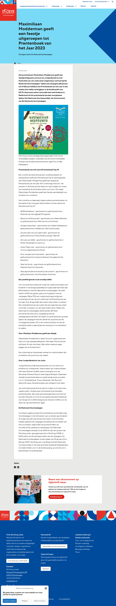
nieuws (19, 63)
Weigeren (25, 601)
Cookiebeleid (64, 599)
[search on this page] (112, 1)
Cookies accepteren (10, 601)
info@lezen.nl (11, 581)
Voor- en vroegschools (84, 540)
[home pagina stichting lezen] (15, 63)
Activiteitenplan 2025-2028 (17, 561)
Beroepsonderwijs (82, 549)
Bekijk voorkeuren (39, 601)
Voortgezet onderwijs (84, 546)
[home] (8, 10)
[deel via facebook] (15, 467)
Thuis (77, 552)
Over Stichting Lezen (101, 1)
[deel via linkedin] (18, 467)
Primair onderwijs (82, 543)
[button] (46, 588)
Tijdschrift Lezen (87, 1)
